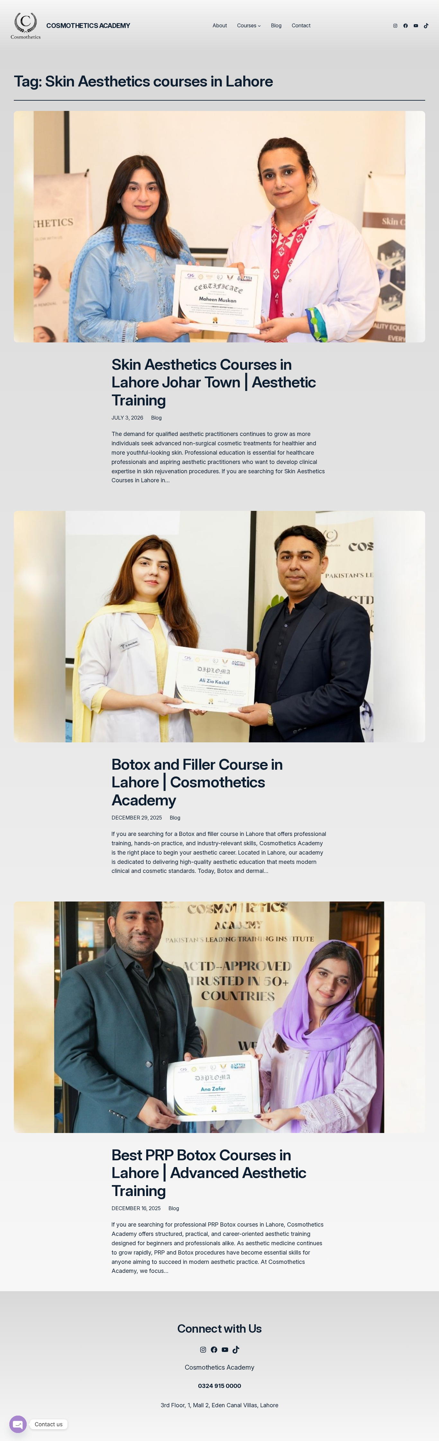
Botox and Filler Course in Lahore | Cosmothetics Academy (197, 782)
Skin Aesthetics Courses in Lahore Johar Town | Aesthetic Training (214, 382)
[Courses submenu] (259, 25)
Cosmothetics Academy (88, 26)
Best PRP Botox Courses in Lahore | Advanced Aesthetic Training (209, 1172)
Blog (156, 417)
